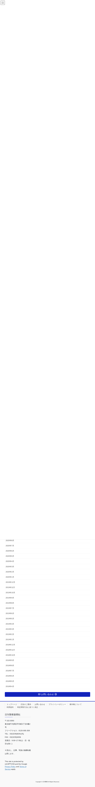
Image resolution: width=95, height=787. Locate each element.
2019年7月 (10, 608)
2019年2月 (10, 634)
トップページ (12, 704)
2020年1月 (10, 577)
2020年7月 (10, 546)
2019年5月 (10, 619)
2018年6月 (10, 676)
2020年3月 (10, 567)
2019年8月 (10, 603)
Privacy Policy (10, 767)
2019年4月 (10, 624)
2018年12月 (10, 645)
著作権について (76, 704)
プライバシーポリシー (57, 704)
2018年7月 (10, 671)
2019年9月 (10, 598)
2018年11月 (10, 650)
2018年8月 (10, 665)
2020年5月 (10, 556)
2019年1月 (10, 639)
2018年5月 (10, 681)
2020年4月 (10, 561)
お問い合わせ (40, 704)
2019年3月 (10, 629)
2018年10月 (10, 655)
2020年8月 (10, 540)
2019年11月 (10, 587)
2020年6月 (10, 551)
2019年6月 (10, 613)
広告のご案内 (26, 704)
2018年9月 (10, 660)
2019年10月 (10, 593)
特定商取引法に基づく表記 (27, 707)
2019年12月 (10, 582)
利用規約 (10, 707)
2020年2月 (10, 572)
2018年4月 (10, 686)
